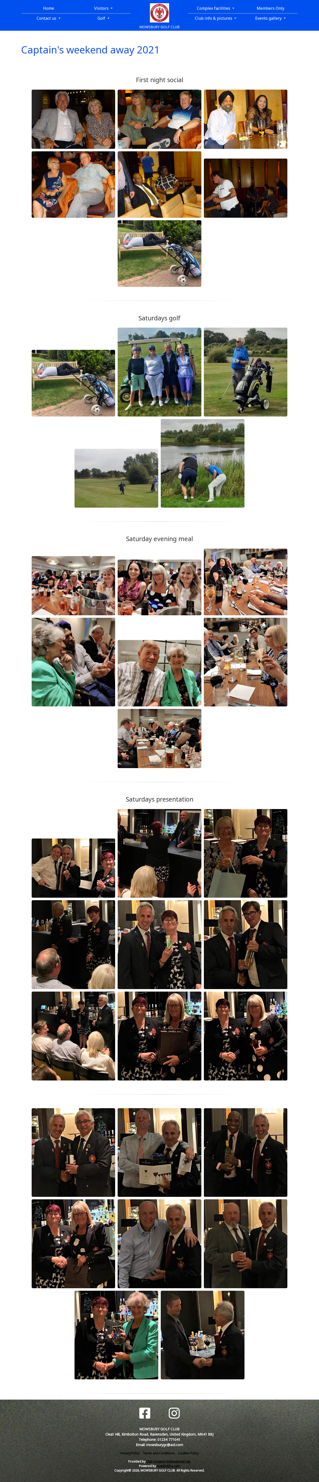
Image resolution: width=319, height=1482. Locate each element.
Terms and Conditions (159, 1453)
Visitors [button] (102, 8)
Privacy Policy (130, 1453)
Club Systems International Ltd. (168, 1461)
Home (48, 8)
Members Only (270, 8)
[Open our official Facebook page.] (144, 1413)
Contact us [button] (47, 18)
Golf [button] (101, 18)
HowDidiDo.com (168, 1466)
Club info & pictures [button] (214, 18)
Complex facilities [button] (214, 8)
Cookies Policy (188, 1453)
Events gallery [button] (269, 18)
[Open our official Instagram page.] (174, 1413)
